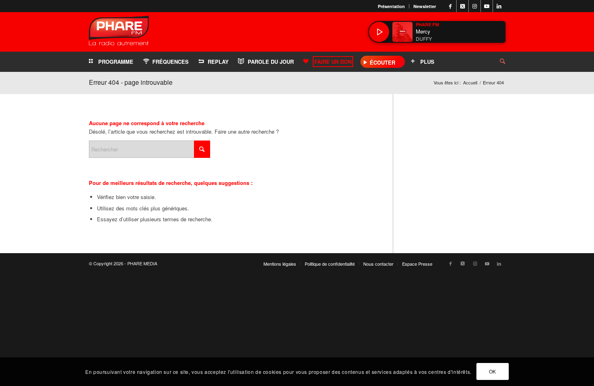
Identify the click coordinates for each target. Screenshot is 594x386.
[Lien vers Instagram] (474, 6)
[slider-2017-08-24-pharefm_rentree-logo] (119, 32)
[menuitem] (391, 6)
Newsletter (424, 6)
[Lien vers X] (462, 6)
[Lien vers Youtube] (487, 6)
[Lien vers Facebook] (450, 6)
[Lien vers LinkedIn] (499, 6)
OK (492, 371)
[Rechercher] (496, 62)
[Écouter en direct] (379, 32)
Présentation (391, 6)
